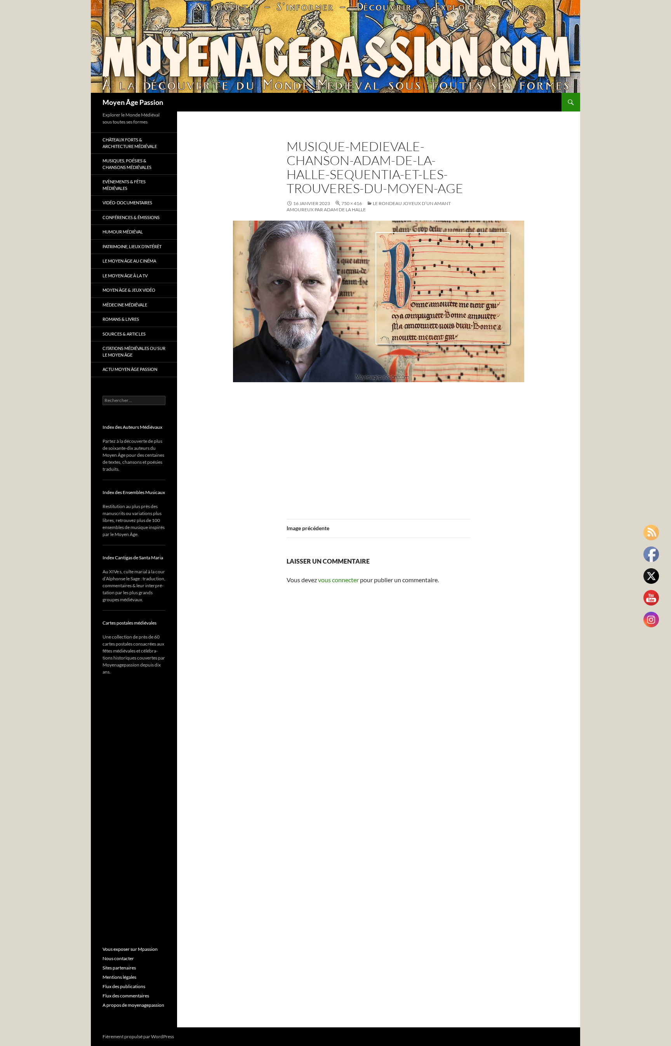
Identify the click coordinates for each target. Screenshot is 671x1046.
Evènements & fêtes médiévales (124, 185)
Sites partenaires (119, 968)
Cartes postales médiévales (129, 623)
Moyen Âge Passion (133, 102)
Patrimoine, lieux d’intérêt (132, 246)
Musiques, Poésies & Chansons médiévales (127, 164)
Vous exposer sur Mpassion (130, 949)
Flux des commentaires (126, 996)
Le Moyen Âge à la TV (125, 275)
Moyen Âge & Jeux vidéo (129, 289)
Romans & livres (121, 319)
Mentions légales (119, 977)
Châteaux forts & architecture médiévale (130, 143)
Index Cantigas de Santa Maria (133, 557)
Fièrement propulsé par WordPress (138, 1036)
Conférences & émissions (131, 217)
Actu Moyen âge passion (130, 369)
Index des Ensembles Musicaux (134, 492)
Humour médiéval (123, 231)
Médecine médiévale (125, 304)
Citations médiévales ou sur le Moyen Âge (134, 351)
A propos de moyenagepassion (133, 1005)
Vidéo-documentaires (127, 202)
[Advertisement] (379, 446)
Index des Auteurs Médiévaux (132, 427)
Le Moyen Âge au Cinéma (129, 260)
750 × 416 (351, 203)
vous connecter (338, 579)
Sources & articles (124, 333)
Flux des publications (124, 986)
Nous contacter (118, 958)
